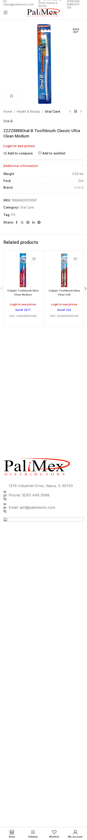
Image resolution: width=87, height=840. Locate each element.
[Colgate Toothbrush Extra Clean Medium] (23, 270)
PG (13, 215)
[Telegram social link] (39, 222)
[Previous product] (70, 111)
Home (7, 111)
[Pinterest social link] (28, 222)
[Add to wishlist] (34, 259)
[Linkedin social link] (33, 222)
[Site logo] (43, 12)
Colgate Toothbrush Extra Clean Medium (23, 293)
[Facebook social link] (16, 222)
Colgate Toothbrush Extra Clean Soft (64, 293)
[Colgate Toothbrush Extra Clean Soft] (64, 270)
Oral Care (52, 111)
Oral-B (8, 121)
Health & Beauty (28, 111)
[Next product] (81, 111)
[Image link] (43, 684)
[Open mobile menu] (5, 12)
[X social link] (22, 222)
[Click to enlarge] (12, 96)
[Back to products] (75, 111)
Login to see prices (19, 146)
